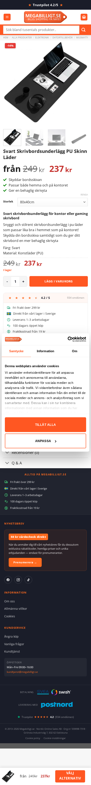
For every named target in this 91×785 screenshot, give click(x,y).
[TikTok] (28, 580)
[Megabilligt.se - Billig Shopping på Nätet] (46, 17)
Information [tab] (45, 351)
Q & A (17, 462)
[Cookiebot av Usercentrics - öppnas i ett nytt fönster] (67, 339)
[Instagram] (18, 580)
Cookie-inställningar (55, 738)
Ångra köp (11, 636)
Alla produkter (22, 37)
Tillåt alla (45, 424)
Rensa (84, 194)
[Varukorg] (84, 17)
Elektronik (42, 37)
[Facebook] (8, 580)
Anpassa (43, 441)
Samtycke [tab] (16, 351)
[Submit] (83, 30)
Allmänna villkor (15, 609)
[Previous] (10, 82)
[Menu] (7, 17)
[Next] (81, 82)
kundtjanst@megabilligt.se (22, 672)
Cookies (9, 616)
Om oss (9, 601)
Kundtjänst (12, 651)
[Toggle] (7, 452)
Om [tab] (74, 351)
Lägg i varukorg (58, 281)
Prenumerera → (25, 562)
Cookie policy (32, 738)
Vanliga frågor (14, 644)
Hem (5, 37)
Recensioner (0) (25, 452)
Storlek (8, 201)
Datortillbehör (62, 37)
